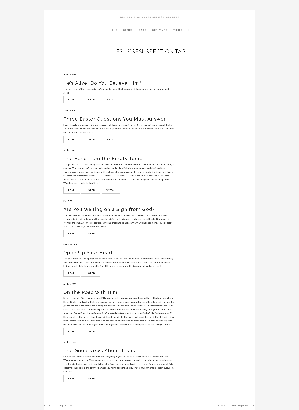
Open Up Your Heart (88, 252)
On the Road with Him (90, 292)
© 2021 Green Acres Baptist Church (58, 406)
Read (71, 100)
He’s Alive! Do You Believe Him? (102, 83)
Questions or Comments (228, 406)
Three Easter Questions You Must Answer (114, 119)
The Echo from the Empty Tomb (103, 158)
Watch (111, 100)
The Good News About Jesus (99, 350)
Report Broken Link (247, 406)
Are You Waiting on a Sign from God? (109, 209)
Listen (90, 100)
